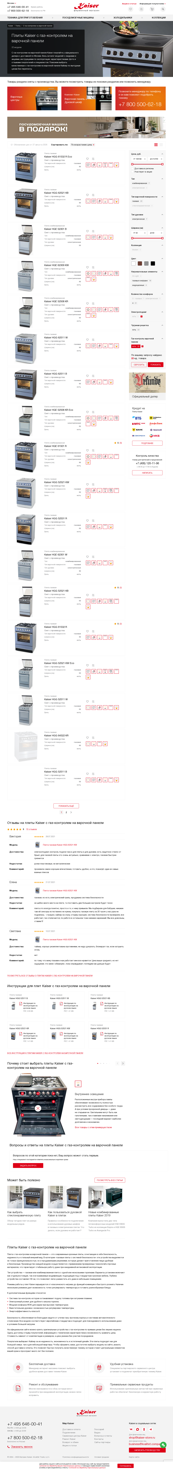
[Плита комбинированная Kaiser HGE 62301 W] (26, 565)
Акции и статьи (129, 4)
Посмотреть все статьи (110, 1180)
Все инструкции (45, 1053)
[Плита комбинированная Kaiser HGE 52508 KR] (26, 312)
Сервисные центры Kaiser (74, 1436)
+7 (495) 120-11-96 (147, 463)
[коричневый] (140, 263)
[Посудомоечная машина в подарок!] (86, 127)
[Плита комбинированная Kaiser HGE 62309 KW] (26, 275)
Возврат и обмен (70, 1442)
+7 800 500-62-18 (18, 10)
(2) (121, 588)
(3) (121, 443)
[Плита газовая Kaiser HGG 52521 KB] (26, 601)
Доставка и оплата (71, 1429)
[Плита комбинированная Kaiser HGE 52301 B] (26, 239)
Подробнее (147, 443)
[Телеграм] (150, 1429)
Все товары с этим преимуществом (93, 1127)
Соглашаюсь (125, 1466)
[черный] (153, 263)
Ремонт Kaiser (69, 1439)
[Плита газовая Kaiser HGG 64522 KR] (26, 746)
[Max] (137, 1429)
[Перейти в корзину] (152, 9)
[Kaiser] (86, 7)
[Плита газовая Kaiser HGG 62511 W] (26, 348)
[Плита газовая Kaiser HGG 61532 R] (26, 637)
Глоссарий (99, 1429)
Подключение (68, 1433)
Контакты (98, 1439)
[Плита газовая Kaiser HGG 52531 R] (26, 529)
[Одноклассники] (144, 1429)
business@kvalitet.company (146, 1444)
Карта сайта (134, 1457)
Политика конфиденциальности (75, 1457)
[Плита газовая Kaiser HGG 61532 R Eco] (26, 167)
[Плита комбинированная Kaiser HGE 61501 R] (26, 456)
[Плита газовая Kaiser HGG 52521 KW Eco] (26, 673)
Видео (97, 1433)
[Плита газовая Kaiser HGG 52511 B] (26, 782)
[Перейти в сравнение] (141, 9)
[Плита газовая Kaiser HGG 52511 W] (26, 710)
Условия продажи (101, 1457)
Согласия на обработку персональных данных (87, 1468)
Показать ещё (66, 806)
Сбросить (139, 365)
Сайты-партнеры (102, 1442)
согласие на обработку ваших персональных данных (60, 1466)
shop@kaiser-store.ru (142, 1437)
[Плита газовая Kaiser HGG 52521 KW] (26, 493)
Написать (147, 473)
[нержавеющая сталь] (146, 263)
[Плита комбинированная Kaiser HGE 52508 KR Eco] (26, 420)
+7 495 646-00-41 (18, 7)
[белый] (133, 263)
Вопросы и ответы (103, 1436)
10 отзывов (31, 829)
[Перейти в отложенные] (130, 9)
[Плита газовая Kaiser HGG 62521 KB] (26, 203)
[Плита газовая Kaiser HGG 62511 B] (26, 384)
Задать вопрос (28, 1166)
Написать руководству (147, 1450)
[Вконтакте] (131, 1429)
